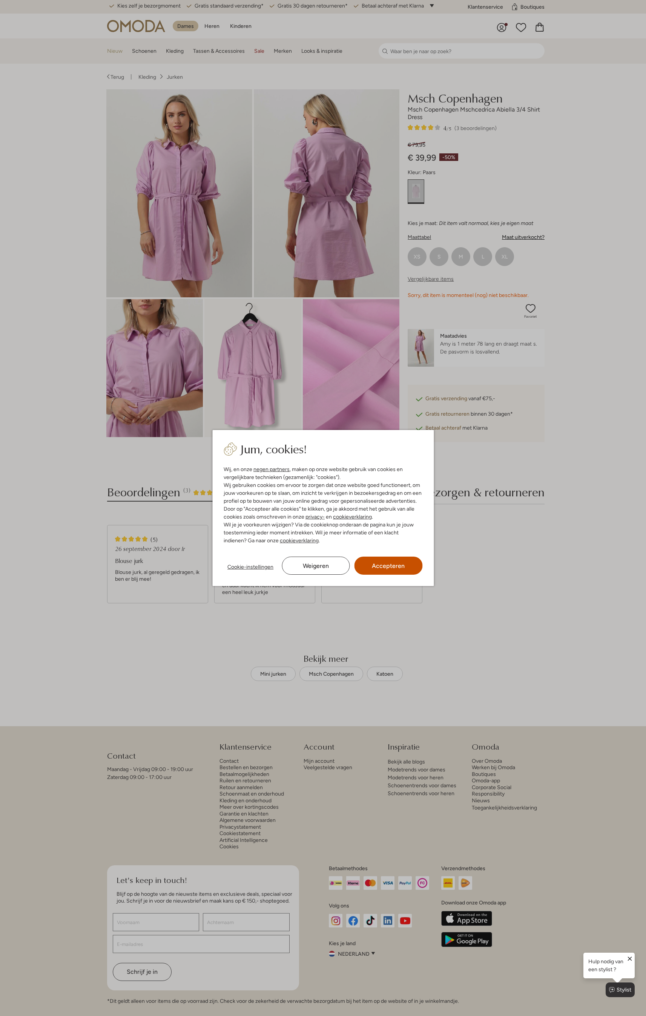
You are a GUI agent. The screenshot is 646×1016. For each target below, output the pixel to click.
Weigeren (316, 565)
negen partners (271, 469)
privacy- (315, 517)
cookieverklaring (352, 517)
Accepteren (388, 565)
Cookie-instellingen (250, 567)
